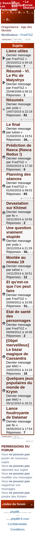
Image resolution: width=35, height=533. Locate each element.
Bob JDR (15, 8)
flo (13, 215)
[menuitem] (32, 12)
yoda (15, 108)
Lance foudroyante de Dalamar (17, 412)
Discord (28, 7)
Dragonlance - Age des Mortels (16, 28)
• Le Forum (27, 3)
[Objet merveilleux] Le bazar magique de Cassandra (17, 349)
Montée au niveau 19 (16, 259)
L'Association (10, 3)
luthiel (16, 132)
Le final (13, 124)
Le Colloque (18, 3)
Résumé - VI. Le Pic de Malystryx (18, 75)
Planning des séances (18, 176)
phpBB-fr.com (20, 518)
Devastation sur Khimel (17, 205)
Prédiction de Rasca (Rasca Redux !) (18, 149)
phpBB (14, 511)
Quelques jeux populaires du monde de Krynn (19, 385)
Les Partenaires (8, 8)
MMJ (15, 366)
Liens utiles (17, 51)
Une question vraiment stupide (18, 232)
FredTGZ (27, 34)
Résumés (15, 100)
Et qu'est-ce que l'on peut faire (18, 286)
